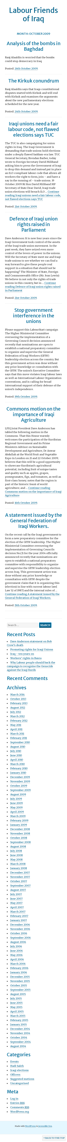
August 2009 (18, 794)
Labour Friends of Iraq (33, 14)
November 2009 (20, 781)
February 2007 (19, 916)
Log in (14, 1098)
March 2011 (17, 733)
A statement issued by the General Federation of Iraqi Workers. (33, 520)
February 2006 (19, 968)
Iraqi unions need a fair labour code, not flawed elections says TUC (33, 129)
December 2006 (20, 924)
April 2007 (17, 907)
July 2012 (15, 711)
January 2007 (18, 920)
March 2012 (17, 716)
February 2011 (18, 738)
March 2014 (17, 694)
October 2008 (18, 837)
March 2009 (18, 816)
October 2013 (18, 698)
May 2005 (16, 1007)
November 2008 (20, 833)
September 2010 (20, 742)
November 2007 (20, 876)
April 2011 (16, 729)
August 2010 (17, 746)
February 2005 (19, 1020)
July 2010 (15, 751)
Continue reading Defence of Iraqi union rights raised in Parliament (32, 286)
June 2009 (16, 803)
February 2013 (18, 703)
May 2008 (16, 859)
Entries (17, 1102)
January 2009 (18, 824)
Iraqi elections (19, 1070)
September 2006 (20, 937)
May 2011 (15, 725)
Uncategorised (19, 1083)
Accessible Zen (45, 1126)
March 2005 (17, 1015)
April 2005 (17, 1011)
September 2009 (20, 790)
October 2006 (18, 933)
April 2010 (16, 759)
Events (14, 1061)
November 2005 (20, 981)
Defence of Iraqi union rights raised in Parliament (33, 224)
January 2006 (18, 972)
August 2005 (18, 994)
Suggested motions (22, 1078)
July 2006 (16, 946)
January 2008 (18, 868)
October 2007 (18, 881)
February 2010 (19, 768)
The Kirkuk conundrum (33, 81)
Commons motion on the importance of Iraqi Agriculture (34, 414)
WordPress (30, 1126)
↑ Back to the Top (54, 1138)
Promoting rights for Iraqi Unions (31, 649)
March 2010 (17, 764)
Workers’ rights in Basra (25, 658)
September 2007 (20, 885)
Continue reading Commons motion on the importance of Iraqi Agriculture (33, 491)
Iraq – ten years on (22, 653)
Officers (15, 1074)
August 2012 (17, 707)
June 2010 (16, 755)
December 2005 (20, 976)
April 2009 (17, 811)
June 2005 (16, 1002)
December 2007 (20, 872)
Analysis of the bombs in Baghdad (33, 46)
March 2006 (18, 963)
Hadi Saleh (17, 1065)
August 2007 (18, 889)
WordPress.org (19, 1111)
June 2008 (16, 855)
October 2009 (18, 785)
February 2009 (19, 820)
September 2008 (20, 842)
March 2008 (18, 863)
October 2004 (18, 1037)
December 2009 (20, 777)
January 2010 (18, 772)
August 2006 (18, 942)
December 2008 (20, 829)
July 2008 (16, 850)
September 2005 (20, 989)
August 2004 (18, 1046)
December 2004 (20, 1028)
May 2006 (16, 955)
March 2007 (17, 911)
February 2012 (18, 720)
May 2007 (16, 902)
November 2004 (20, 1033)
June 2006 (16, 950)
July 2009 (16, 798)
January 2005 (18, 1024)
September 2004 (20, 1041)
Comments (19, 1107)
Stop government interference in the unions (33, 315)
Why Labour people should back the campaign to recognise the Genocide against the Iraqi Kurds (31, 666)
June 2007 (16, 898)
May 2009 (16, 807)
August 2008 (18, 846)
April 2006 (17, 959)
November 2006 (20, 929)
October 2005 (18, 985)
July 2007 (16, 894)
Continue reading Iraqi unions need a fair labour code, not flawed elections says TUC (33, 195)
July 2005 (16, 998)
